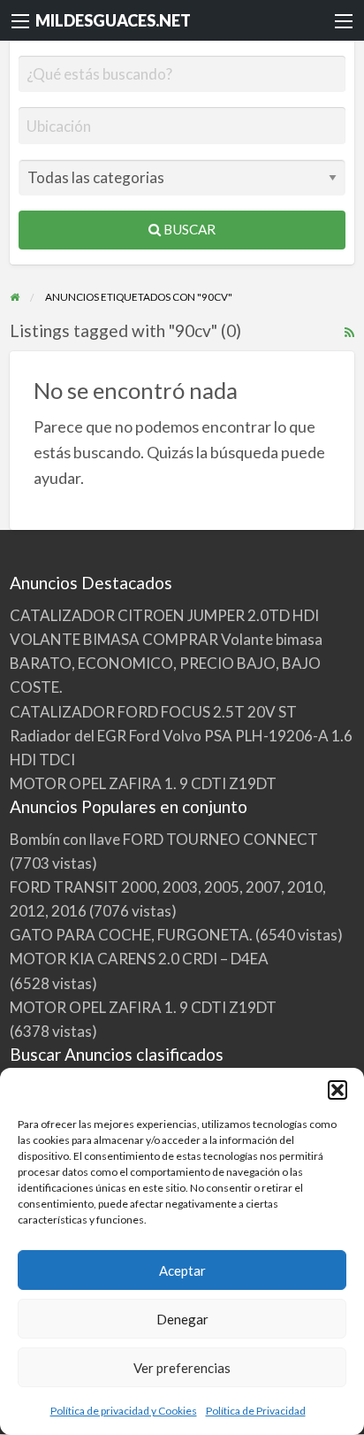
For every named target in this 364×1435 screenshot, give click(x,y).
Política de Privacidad (256, 1410)
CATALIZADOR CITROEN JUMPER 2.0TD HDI (164, 615)
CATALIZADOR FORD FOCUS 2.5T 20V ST (153, 711)
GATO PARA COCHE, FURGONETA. (131, 934)
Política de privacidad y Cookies (123, 1410)
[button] (337, 1090)
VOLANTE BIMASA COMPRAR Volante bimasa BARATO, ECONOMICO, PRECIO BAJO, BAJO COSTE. (166, 663)
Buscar (188, 229)
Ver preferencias (182, 1368)
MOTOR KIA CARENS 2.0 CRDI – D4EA (139, 958)
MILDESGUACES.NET (113, 20)
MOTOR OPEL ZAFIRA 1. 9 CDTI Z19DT (143, 783)
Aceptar (182, 1270)
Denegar (182, 1319)
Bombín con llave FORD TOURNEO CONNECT (164, 839)
